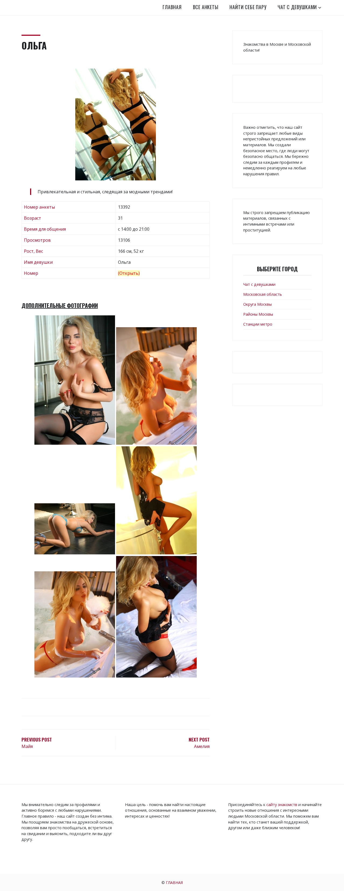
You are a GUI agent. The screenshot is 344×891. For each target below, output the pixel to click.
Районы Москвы (258, 314)
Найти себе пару (248, 6)
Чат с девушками (297, 6)
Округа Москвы (257, 304)
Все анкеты (205, 6)
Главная (172, 6)
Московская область (262, 294)
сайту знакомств (281, 804)
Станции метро (257, 324)
